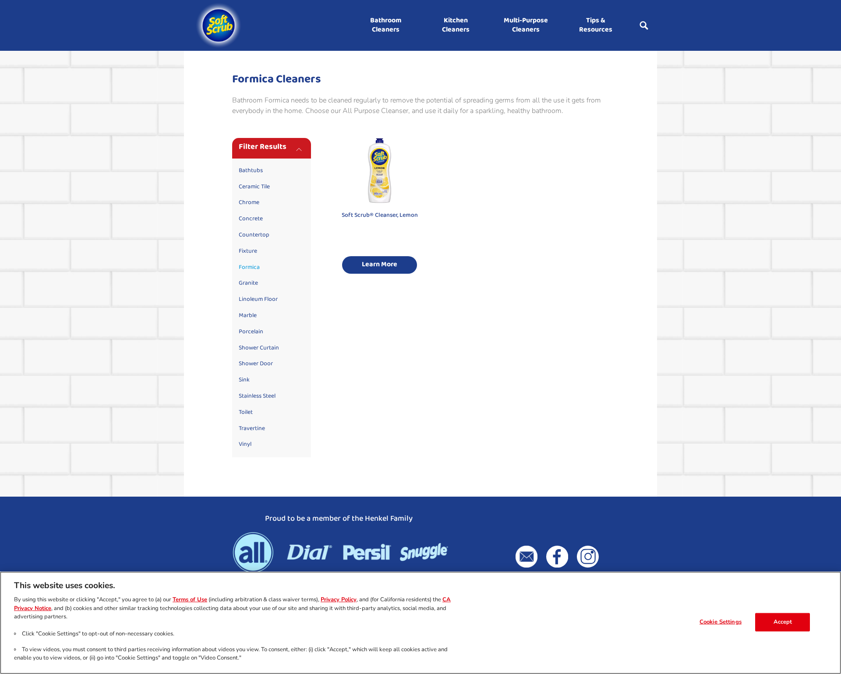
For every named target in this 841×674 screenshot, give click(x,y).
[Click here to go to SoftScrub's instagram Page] (588, 557)
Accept (783, 622)
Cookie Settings (721, 622)
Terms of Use (190, 599)
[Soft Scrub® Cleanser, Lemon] (379, 210)
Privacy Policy (339, 599)
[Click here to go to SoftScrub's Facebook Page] (557, 557)
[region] (420, 623)
